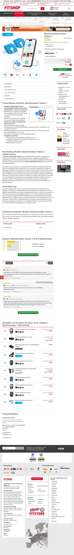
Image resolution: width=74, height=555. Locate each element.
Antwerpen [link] (5, 524)
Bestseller (7, 95)
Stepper (53, 506)
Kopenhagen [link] (6, 531)
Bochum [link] (20, 492)
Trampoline (53, 490)
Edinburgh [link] (5, 509)
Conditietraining (8, 13)
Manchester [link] (19, 509)
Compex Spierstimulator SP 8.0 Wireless (25, 329)
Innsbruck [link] (8, 515)
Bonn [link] (4, 493)
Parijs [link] (7, 527)
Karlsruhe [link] (15, 498)
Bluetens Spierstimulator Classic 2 (24, 400)
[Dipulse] (19, 349)
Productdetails (8, 84)
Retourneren (30, 492)
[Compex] (19, 332)
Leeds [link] (9, 508)
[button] (5, 75)
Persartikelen (40, 499)
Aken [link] (4, 492)
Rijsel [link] (4, 527)
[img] (56, 52)
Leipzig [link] (12, 500)
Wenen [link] (5, 516)
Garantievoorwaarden (10, 89)
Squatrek (53, 507)
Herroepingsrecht (41, 491)
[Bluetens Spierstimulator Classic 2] (11, 402)
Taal (60, 1)
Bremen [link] (19, 493)
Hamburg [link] (17, 496)
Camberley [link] (19, 508)
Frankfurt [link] (9, 496)
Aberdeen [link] (5, 508)
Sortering (9, 263)
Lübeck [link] (16, 500)
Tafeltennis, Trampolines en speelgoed (34, 14)
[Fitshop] (12, 8)
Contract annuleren (37, 478)
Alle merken (54, 521)
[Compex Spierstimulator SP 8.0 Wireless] (11, 331)
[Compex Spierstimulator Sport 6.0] (11, 386)
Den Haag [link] (17, 487)
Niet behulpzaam (16, 278)
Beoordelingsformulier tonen (28, 254)
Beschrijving (8, 87)
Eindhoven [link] (5, 488)
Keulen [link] (9, 500)
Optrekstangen (54, 514)
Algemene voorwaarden (31, 486)
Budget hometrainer (55, 502)
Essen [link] (4, 496)
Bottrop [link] (8, 493)
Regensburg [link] (20, 501)
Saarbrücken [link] (10, 503)
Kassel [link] (19, 498)
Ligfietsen (53, 500)
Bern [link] (7, 520)
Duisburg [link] (20, 495)
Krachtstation (54, 488)
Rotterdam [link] (16, 488)
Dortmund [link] (5, 495)
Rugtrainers (54, 513)
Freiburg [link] (13, 496)
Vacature (24, 1)
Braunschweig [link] (13, 493)
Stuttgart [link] (21, 503)
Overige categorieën (65, 14)
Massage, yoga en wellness (52, 14)
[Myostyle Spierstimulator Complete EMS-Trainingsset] (11, 370)
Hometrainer (54, 483)
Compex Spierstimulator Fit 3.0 (23, 377)
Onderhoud (40, 503)
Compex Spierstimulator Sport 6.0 (23, 385)
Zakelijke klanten (17, 1)
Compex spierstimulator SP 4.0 (23, 392)
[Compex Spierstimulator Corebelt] (11, 338)
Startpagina (4, 25)
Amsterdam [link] (6, 487)
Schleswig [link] (16, 503)
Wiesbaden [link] (5, 504)
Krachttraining (19, 13)
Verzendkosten (31, 491)
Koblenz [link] (5, 500)
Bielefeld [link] (16, 492)
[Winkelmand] (69, 9)
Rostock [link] (5, 503)
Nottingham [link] (6, 511)
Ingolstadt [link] (10, 498)
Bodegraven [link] (12, 487)
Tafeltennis (53, 492)
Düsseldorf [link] (15, 495)
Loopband (53, 484)
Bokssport (53, 499)
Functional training (55, 509)
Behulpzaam (7, 278)
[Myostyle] (19, 373)
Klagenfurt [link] (13, 515)
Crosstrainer (54, 481)
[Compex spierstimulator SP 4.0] (11, 394)
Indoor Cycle (54, 495)
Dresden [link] (10, 495)
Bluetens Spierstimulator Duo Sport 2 (24, 353)
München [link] (5, 501)
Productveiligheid (9, 98)
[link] (58, 114)
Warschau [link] (5, 535)
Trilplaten (53, 518)
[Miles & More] (65, 467)
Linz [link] (17, 515)
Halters (53, 497)
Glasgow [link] (10, 509)
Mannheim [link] (20, 500)
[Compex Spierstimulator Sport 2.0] (11, 362)
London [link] (14, 509)
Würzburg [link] (11, 504)
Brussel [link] (10, 524)
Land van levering (53, 1)
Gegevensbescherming (42, 486)
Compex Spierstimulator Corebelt (23, 337)
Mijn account (66, 1)
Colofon (11, 1)
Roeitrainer (53, 486)
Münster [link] (10, 501)
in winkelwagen (62, 69)
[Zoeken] (42, 8)
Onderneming (6, 1)
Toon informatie (6, 437)
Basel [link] (4, 520)
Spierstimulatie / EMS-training (22, 25)
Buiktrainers (54, 511)
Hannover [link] (5, 498)
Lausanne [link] (11, 520)
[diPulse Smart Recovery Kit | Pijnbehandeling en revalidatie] (11, 346)
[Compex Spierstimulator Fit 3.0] (11, 379)
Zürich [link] (15, 520)
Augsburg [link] (8, 492)
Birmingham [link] (14, 508)
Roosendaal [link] (11, 488)
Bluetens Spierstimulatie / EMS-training (37, 25)
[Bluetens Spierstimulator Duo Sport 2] (11, 355)
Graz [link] (4, 515)
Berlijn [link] (12, 492)
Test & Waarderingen (10, 92)
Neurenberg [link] (14, 501)
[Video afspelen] (41, 114)
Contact (28, 1)
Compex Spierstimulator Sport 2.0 (23, 361)
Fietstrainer (54, 504)
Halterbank (53, 493)
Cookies (29, 489)
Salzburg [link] (20, 515)
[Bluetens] (7, 34)
